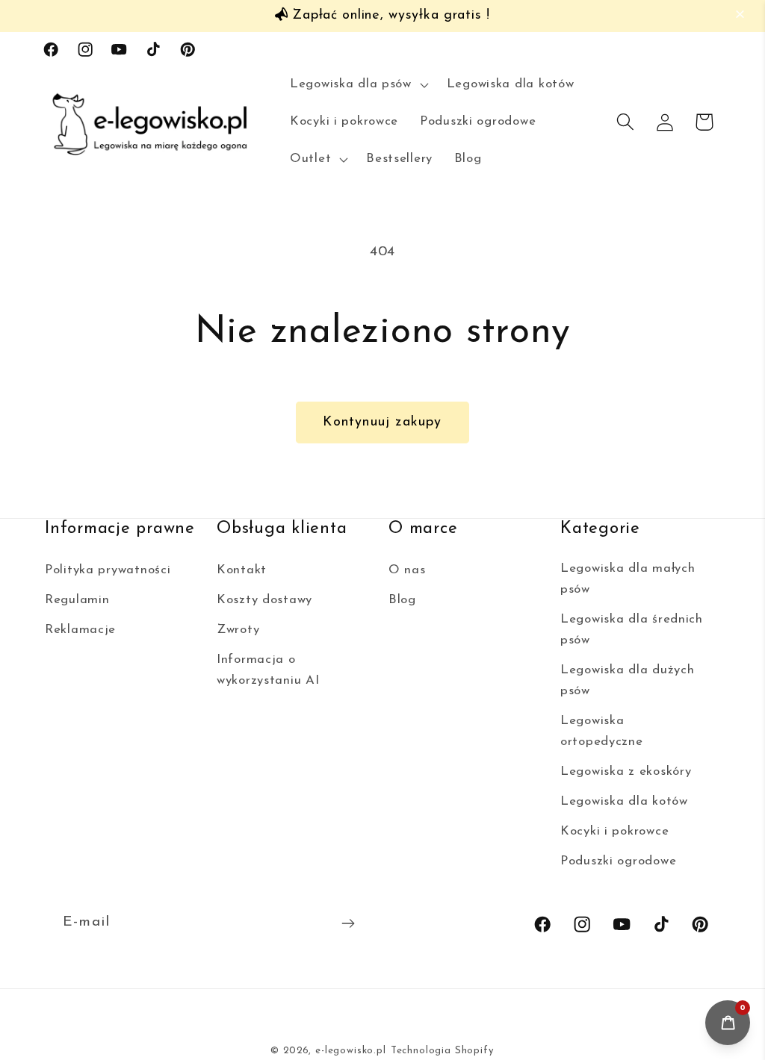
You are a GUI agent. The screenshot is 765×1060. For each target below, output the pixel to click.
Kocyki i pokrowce (614, 831)
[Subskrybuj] (348, 923)
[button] (742, 14)
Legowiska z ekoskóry (625, 771)
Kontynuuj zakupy (382, 422)
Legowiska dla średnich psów (631, 629)
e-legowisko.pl (350, 1051)
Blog (402, 599)
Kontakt (242, 570)
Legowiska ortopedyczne (601, 731)
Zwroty (238, 629)
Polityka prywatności (107, 570)
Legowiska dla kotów (624, 801)
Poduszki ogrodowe (618, 861)
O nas (407, 570)
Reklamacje (80, 629)
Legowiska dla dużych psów (627, 680)
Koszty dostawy (264, 599)
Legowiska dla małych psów (627, 579)
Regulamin (77, 599)
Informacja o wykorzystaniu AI (268, 670)
